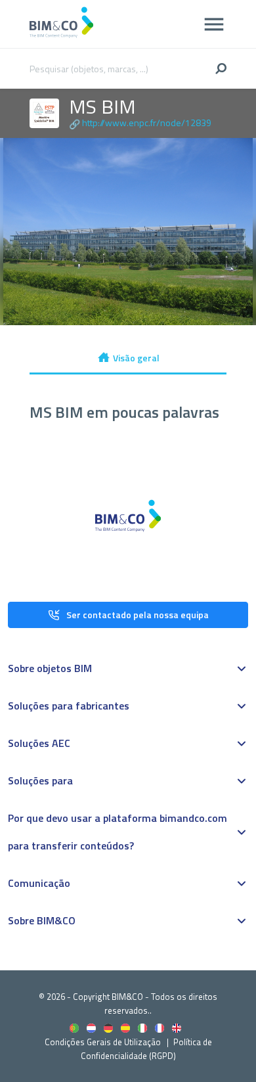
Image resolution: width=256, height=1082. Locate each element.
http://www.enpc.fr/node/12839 (146, 122)
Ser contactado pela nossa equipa (137, 614)
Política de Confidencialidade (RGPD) (146, 1048)
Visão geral (136, 358)
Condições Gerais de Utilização (104, 1041)
